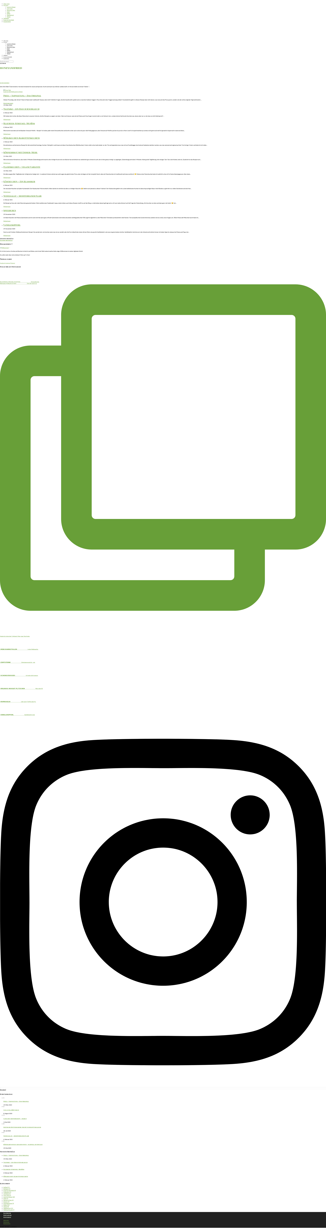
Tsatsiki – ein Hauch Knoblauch (21, 109)
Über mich (6, 4)
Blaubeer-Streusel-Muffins (19, 123)
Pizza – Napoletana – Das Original (22, 95)
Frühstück (7, 1192)
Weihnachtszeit (8, 1210)
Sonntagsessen (8, 1203)
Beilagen (6, 1189)
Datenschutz (6, 1223)
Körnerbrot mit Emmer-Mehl (20, 152)
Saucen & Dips (11, 10)
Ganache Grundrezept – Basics (15, 1119)
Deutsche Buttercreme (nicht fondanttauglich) (22, 1127)
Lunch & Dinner (11, 7)
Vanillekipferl (11, 224)
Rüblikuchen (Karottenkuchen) (21, 138)
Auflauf (6, 1187)
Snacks (6, 1202)
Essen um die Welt (8, 20)
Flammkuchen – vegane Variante (21, 167)
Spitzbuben (9, 210)
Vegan (8, 17)
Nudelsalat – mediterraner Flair (22, 195)
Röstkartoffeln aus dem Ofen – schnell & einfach (22, 1144)
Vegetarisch (10, 15)
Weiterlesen (8, 103)
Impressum (6, 1222)
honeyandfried (4, 83)
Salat (8, 12)
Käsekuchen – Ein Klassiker (19, 181)
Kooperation (7, 21)
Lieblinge (6, 18)
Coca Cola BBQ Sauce (11, 1110)
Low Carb (9, 8)
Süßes (8, 13)
